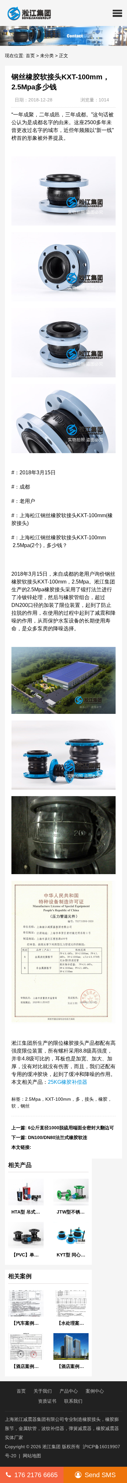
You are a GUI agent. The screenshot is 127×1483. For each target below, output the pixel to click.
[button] (117, 13)
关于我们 (43, 1391)
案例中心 (95, 1391)
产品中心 (69, 1391)
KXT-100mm (58, 1099)
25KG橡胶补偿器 (67, 1082)
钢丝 (25, 1106)
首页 (30, 55)
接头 (89, 1099)
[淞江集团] (26, 13)
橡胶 (102, 1099)
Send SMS (100, 1474)
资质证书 (47, 1401)
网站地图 (32, 1455)
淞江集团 (51, 1446)
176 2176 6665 (36, 1474)
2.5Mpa (33, 1099)
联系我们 (73, 1401)
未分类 (47, 55)
